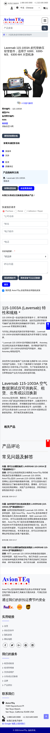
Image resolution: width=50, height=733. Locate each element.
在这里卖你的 (26, 188)
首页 (6, 626)
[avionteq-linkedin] (32, 645)
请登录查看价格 (11, 136)
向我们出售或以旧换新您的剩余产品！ (18, 195)
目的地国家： (8, 251)
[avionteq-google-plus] (18, 645)
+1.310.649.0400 (41, 3)
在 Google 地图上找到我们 (13, 723)
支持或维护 (9, 672)
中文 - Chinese (26, 8)
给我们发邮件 (13, 3)
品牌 (6, 681)
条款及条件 (9, 630)
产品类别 (8, 685)
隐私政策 (8, 635)
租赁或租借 (9, 663)
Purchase (9, 211)
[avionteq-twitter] (12, 645)
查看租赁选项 (10, 188)
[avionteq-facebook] (5, 645)
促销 (48, 443)
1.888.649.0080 (26, 3)
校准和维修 (9, 668)
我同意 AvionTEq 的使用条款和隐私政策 (22, 290)
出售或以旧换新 (11, 676)
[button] (45, 21)
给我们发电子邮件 (14, 721)
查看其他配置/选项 (11, 143)
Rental (20, 211)
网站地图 (8, 639)
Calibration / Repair (35, 211)
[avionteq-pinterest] (25, 645)
